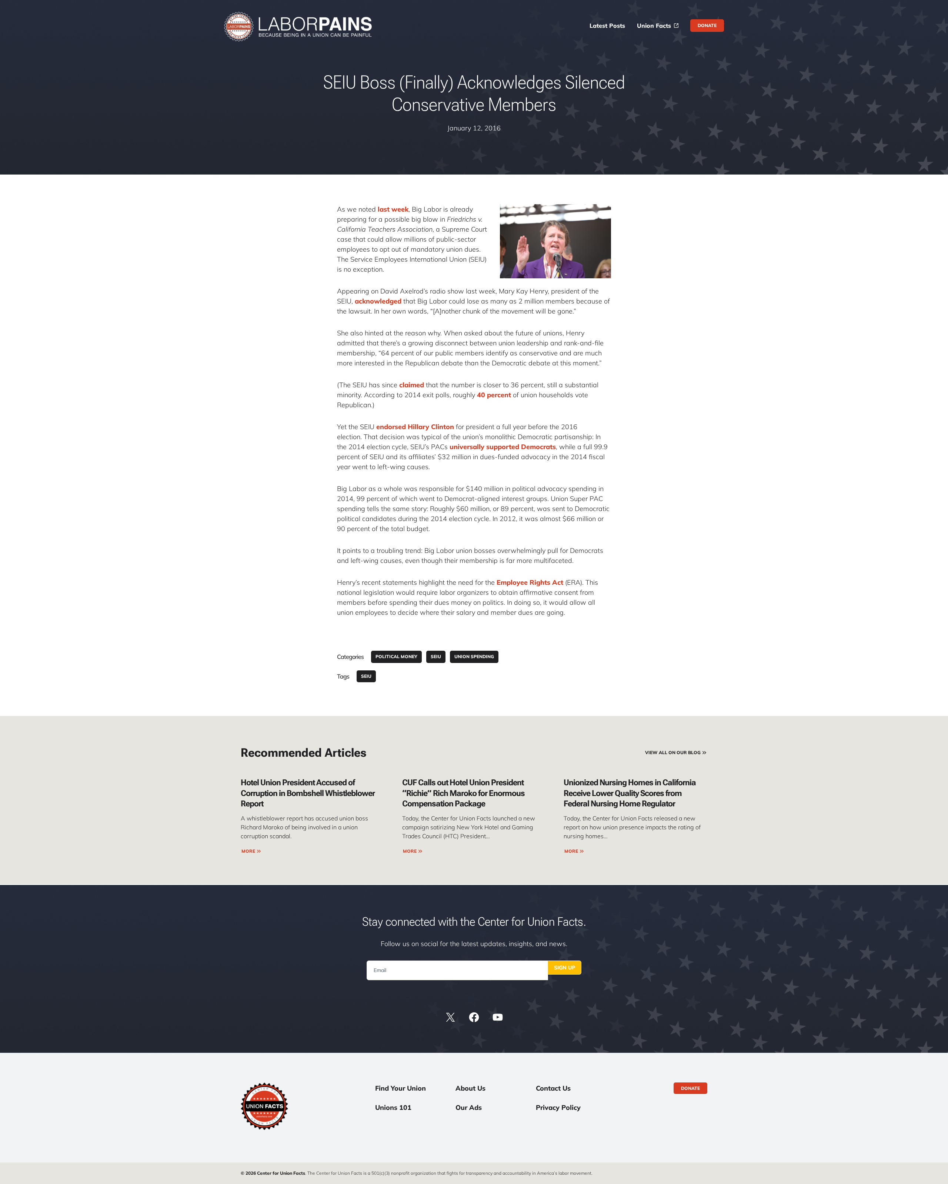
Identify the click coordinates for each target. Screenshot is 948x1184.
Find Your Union (400, 1088)
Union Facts (654, 25)
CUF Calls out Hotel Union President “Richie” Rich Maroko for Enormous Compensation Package (463, 793)
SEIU (436, 656)
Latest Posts (607, 25)
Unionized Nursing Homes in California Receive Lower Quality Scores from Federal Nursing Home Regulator (630, 793)
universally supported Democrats (503, 446)
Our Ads (468, 1107)
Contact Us (553, 1088)
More (248, 851)
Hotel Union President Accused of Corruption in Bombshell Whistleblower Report (308, 793)
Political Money (396, 656)
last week (393, 209)
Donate (707, 25)
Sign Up (564, 967)
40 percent (494, 395)
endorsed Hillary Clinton (415, 426)
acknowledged (378, 301)
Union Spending (474, 656)
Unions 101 (393, 1107)
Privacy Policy (558, 1107)
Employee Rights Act (530, 582)
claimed (411, 385)
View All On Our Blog (673, 752)
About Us (470, 1088)
